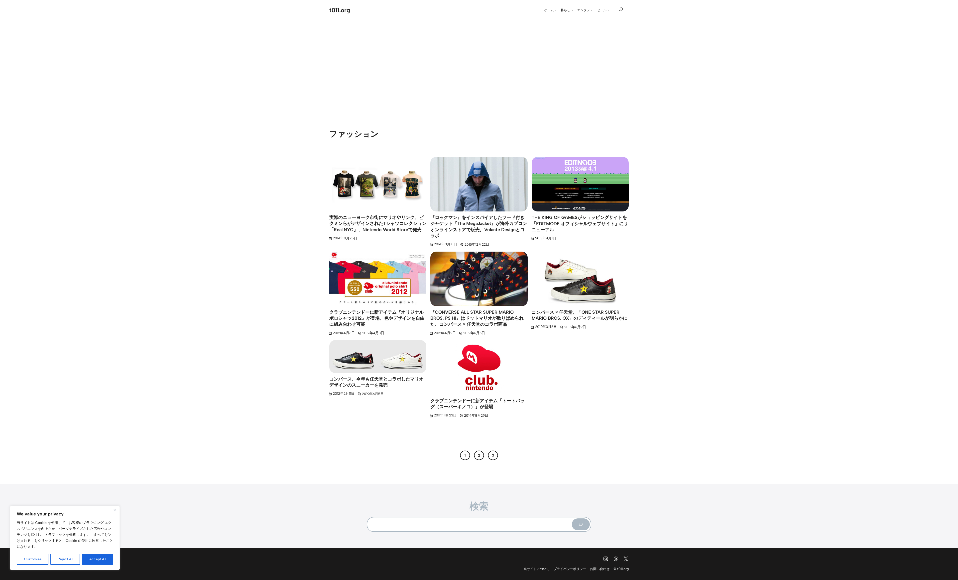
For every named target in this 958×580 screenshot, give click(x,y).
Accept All (97, 559)
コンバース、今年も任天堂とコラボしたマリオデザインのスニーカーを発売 (376, 382)
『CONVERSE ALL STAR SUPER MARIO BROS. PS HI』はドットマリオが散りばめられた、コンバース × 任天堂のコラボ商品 (477, 318)
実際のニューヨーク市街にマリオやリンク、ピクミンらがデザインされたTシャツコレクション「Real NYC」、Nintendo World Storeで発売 (377, 223)
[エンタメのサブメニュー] (592, 10)
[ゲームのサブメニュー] (556, 10)
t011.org (339, 10)
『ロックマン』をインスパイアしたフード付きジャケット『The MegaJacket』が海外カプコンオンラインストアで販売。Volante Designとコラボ (478, 226)
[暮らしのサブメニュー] (572, 10)
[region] (65, 538)
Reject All (65, 559)
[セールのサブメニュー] (608, 10)
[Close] (115, 510)
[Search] (581, 524)
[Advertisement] (479, 67)
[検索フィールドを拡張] (621, 9)
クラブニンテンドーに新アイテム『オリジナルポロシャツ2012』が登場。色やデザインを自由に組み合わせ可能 (377, 318)
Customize (32, 559)
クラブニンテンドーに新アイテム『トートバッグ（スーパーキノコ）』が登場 (477, 403)
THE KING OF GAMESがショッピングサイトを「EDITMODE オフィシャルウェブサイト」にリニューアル (580, 223)
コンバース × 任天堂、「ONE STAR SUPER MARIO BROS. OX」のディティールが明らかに (579, 315)
